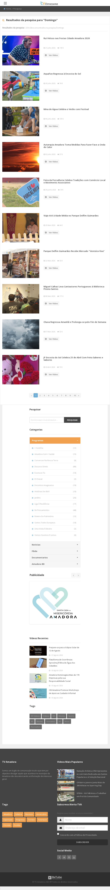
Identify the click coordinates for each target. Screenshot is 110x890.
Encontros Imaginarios (55, 485)
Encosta (7, 825)
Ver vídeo (53, 55)
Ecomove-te (55, 473)
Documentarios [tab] (40, 557)
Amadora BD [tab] (38, 564)
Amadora (8, 814)
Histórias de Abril (55, 491)
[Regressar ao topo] (100, 872)
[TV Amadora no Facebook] (59, 857)
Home (8, 8)
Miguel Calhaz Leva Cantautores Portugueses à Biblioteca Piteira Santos (74, 287)
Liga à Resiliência (55, 504)
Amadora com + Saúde (55, 454)
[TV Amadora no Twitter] (64, 857)
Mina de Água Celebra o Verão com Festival (66, 109)
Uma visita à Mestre (55, 528)
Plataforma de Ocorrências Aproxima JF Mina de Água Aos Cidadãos (62, 662)
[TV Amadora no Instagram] (69, 857)
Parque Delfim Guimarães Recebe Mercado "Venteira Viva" (74, 251)
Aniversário (41, 814)
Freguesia (20, 819)
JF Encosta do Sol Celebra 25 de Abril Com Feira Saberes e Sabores (73, 358)
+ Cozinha (55, 448)
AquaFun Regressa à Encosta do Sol (62, 73)
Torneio (31, 819)
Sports (71, 716)
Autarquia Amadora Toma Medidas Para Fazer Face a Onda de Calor (74, 145)
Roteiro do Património (55, 516)
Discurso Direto (55, 466)
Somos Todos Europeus (55, 522)
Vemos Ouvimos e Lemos (55, 535)
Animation (50, 721)
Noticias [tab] (36, 544)
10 (75, 395)
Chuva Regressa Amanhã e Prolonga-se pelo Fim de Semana (75, 322)
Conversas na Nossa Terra (55, 460)
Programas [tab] (37, 440)
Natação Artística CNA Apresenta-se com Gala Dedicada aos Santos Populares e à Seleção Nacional (92, 774)
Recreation (35, 727)
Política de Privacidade (86, 835)
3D (32, 721)
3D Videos (35, 716)
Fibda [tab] (34, 551)
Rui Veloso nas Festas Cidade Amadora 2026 (67, 38)
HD (54, 716)
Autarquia (42, 819)
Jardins (55, 497)
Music (67, 721)
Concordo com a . (78, 835)
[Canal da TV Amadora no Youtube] (74, 857)
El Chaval (55, 479)
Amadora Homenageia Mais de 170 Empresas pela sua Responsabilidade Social (64, 678)
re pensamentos (55, 510)
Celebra (18, 814)
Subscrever (82, 842)
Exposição (8, 819)
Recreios (29, 814)
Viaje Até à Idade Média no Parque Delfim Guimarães (71, 215)
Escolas (17, 825)
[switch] (58, 834)
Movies (62, 716)
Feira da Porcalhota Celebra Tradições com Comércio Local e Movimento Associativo (74, 181)
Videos (46, 716)
